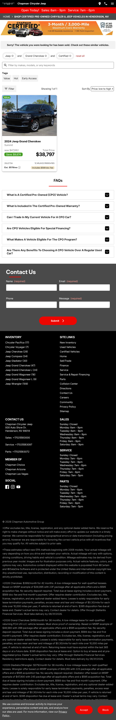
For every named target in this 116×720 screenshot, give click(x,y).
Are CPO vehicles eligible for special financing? (38, 228)
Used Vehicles (68, 347)
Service (64, 369)
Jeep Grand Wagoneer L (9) (21, 379)
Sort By (86, 88)
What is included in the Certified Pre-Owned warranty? (43, 206)
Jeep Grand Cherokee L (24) (21, 369)
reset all (80, 55)
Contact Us (66, 392)
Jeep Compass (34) (16, 356)
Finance (64, 365)
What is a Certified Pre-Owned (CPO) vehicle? (37, 194)
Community (66, 402)
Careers (64, 397)
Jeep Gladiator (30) (16, 360)
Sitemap (64, 411)
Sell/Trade (65, 360)
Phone (9, 298)
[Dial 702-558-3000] (106, 3)
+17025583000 (21, 437)
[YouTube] (18, 486)
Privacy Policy (68, 406)
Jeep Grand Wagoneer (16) (20, 374)
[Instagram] (12, 486)
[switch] (112, 3)
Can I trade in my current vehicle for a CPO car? (39, 217)
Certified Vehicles (70, 351)
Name (15, 281)
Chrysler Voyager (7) (17, 347)
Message (70, 298)
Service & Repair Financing (75, 374)
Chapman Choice (15, 464)
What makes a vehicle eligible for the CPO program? (42, 239)
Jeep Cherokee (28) (16, 351)
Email (68, 281)
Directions (65, 388)
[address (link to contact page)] (100, 3)
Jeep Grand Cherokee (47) (20, 365)
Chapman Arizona (15, 469)
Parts (63, 379)
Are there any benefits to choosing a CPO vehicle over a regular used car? (54, 252)
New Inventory (68, 342)
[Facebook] (7, 486)
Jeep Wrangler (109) (16, 383)
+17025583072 (20, 451)
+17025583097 (23, 444)
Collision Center (69, 383)
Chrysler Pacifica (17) (17, 342)
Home (6, 16)
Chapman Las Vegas (16, 473)
